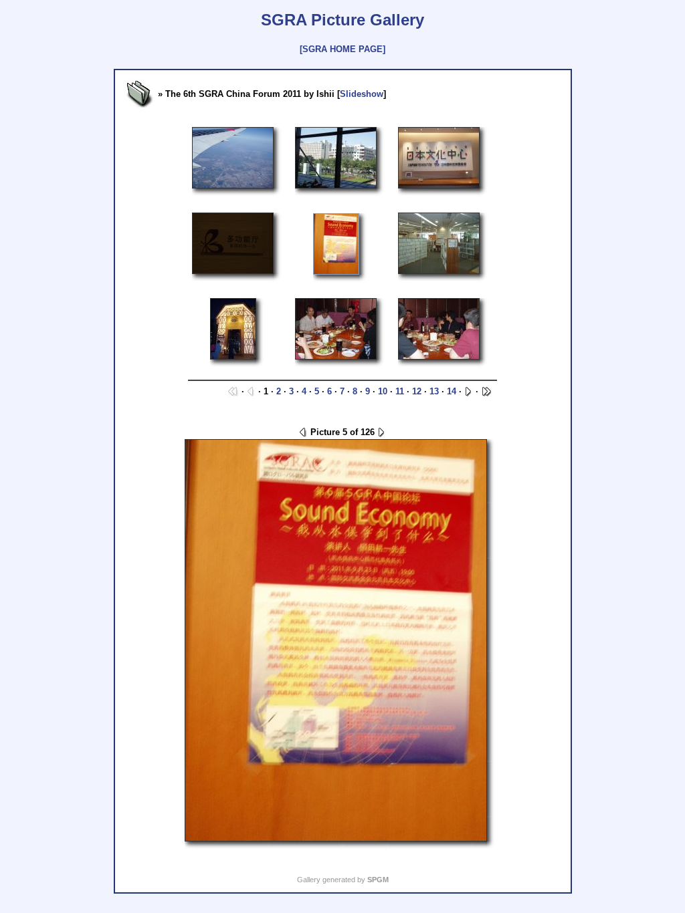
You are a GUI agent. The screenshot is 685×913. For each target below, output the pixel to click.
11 (399, 391)
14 (451, 391)
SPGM (378, 880)
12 (416, 391)
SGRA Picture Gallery (342, 20)
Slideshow (361, 94)
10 (382, 391)
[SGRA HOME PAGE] (342, 49)
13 (434, 391)
